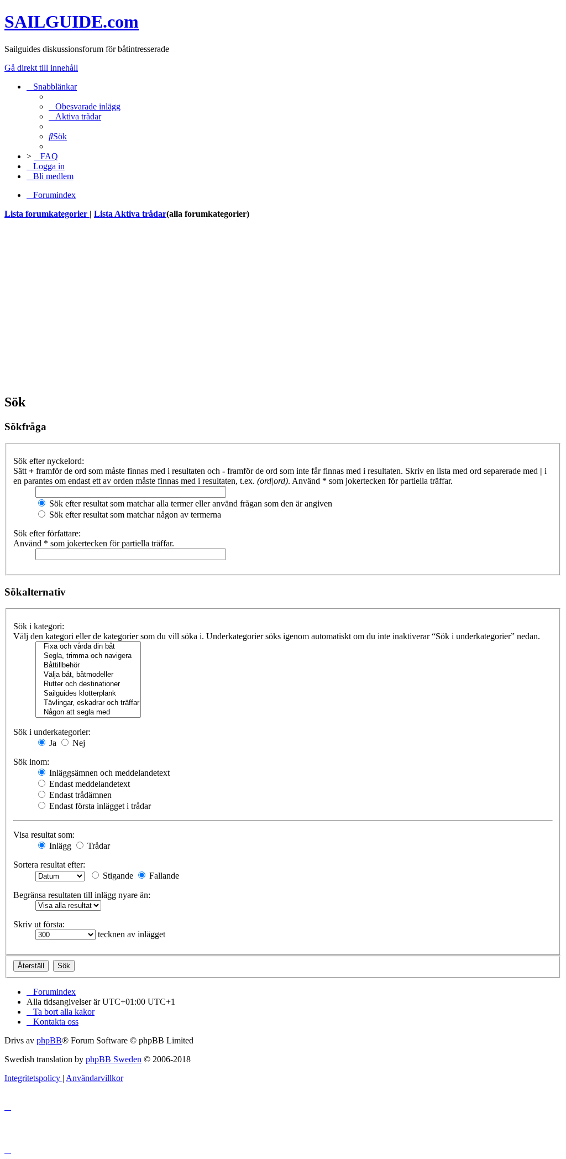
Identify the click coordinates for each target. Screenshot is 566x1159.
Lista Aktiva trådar (130, 213)
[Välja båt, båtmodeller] (88, 675)
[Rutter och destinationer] (88, 684)
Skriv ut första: (39, 924)
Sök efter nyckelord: (48, 461)
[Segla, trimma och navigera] (88, 656)
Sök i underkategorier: (52, 732)
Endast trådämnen (79, 795)
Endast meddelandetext (88, 784)
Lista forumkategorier (47, 213)
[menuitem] (84, 106)
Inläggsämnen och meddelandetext (108, 772)
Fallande (163, 875)
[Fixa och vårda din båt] (88, 646)
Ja (51, 743)
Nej (77, 743)
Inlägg (59, 845)
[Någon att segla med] (88, 712)
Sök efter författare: (47, 533)
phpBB (49, 1040)
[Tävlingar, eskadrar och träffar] (88, 703)
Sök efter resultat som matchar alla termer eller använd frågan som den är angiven (189, 503)
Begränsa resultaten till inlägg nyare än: (81, 895)
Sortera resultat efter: (49, 864)
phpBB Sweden (114, 1059)
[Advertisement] (283, 306)
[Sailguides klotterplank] (88, 693)
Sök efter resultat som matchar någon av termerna (134, 514)
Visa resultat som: (44, 834)
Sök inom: (31, 761)
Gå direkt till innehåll (41, 67)
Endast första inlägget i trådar (99, 806)
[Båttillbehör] (88, 665)
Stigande (117, 875)
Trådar (97, 845)
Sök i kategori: (38, 626)
